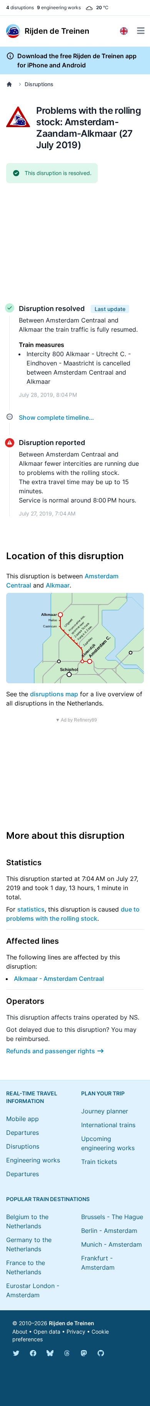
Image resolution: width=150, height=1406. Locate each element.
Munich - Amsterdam (111, 1244)
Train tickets (99, 1161)
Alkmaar (58, 585)
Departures (22, 1132)
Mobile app (22, 1119)
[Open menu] (141, 31)
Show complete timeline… (56, 417)
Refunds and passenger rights (50, 1051)
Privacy (76, 1331)
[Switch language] (124, 31)
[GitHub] (101, 1353)
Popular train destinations (48, 1199)
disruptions (20, 7)
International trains (108, 1125)
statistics (31, 909)
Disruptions (39, 84)
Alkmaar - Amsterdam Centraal (59, 978)
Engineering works (33, 1160)
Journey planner (104, 1111)
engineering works (59, 7)
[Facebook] (33, 1353)
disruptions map (54, 694)
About (19, 1331)
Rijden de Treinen (71, 1323)
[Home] (10, 84)
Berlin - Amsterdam (109, 1230)
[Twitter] (16, 1353)
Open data (46, 1331)
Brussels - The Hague (112, 1217)
